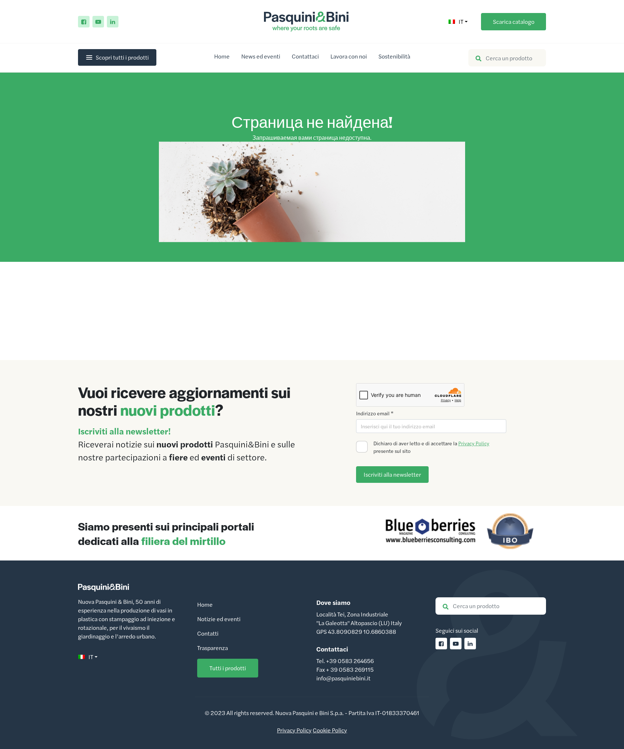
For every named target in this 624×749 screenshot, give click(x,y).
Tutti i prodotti (227, 668)
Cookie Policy (330, 730)
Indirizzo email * (375, 413)
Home (222, 56)
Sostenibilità (394, 56)
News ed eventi (260, 56)
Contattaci (305, 56)
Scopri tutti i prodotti (122, 57)
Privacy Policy (473, 443)
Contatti (207, 633)
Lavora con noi (348, 56)
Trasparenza (212, 648)
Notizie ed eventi (218, 619)
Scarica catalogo (513, 21)
